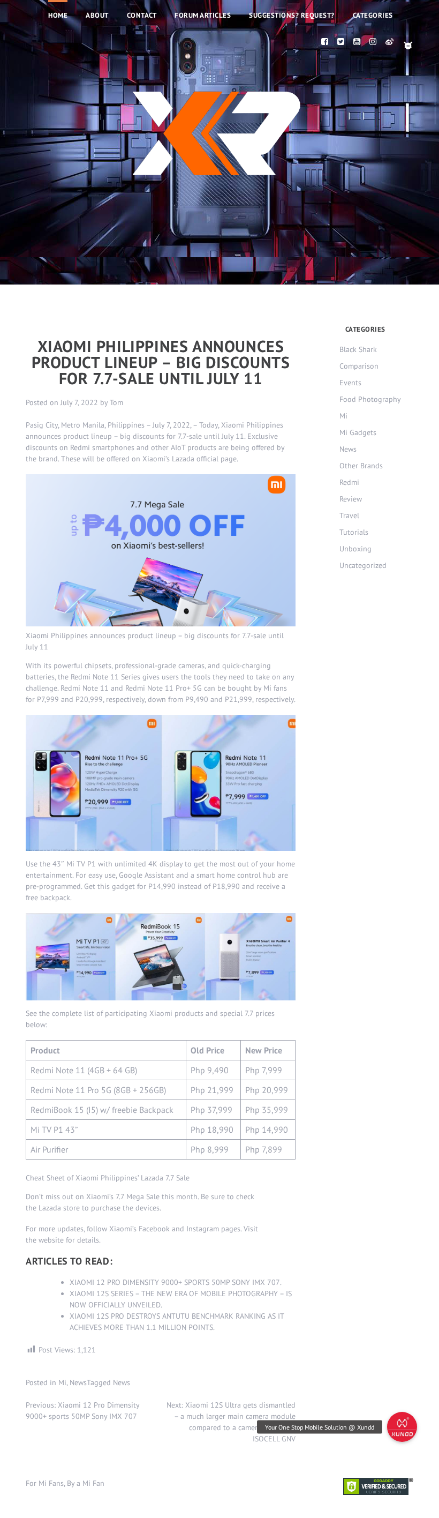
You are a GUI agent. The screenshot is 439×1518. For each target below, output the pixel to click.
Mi (62, 1382)
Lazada (50, 1208)
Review (350, 499)
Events (350, 382)
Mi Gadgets (357, 432)
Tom (116, 402)
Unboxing (355, 549)
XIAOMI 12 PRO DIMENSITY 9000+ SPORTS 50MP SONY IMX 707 (175, 1282)
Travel (349, 515)
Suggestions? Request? (292, 15)
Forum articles (203, 15)
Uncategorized (363, 565)
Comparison (359, 366)
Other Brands (361, 465)
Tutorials (353, 532)
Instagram (202, 1228)
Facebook (154, 1228)
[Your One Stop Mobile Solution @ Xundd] (402, 1427)
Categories (373, 15)
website (51, 1240)
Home (57, 15)
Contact (142, 15)
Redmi (349, 482)
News (78, 1382)
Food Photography (370, 399)
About (97, 15)
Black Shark (358, 349)
